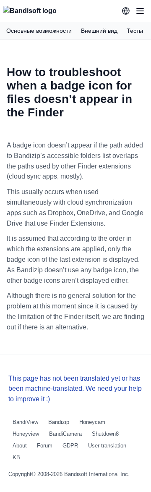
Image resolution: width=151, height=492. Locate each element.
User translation (107, 445)
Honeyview (26, 434)
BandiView (25, 422)
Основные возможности (39, 30)
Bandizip (58, 422)
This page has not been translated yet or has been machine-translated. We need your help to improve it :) (75, 389)
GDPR (70, 445)
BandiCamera (65, 434)
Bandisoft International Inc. (97, 474)
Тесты (135, 30)
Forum (44, 445)
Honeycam (92, 422)
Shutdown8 (105, 434)
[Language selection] (126, 11)
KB (16, 457)
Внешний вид (99, 30)
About (20, 445)
